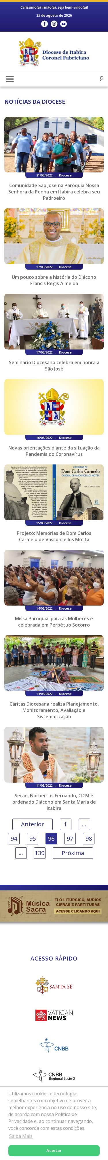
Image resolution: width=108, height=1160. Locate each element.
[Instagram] (54, 24)
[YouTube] (63, 24)
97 (70, 838)
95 (32, 838)
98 (89, 838)
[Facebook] (44, 24)
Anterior (32, 824)
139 (39, 853)
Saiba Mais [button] (21, 1136)
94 (14, 838)
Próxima (73, 853)
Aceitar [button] (54, 1150)
